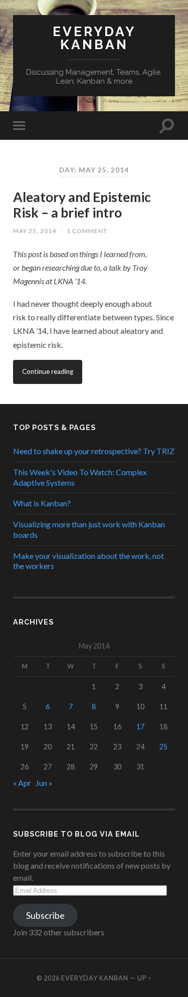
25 (163, 746)
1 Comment (87, 231)
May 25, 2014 (34, 231)
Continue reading (47, 371)
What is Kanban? (42, 503)
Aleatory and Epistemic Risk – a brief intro (82, 205)
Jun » (44, 782)
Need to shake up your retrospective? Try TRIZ (93, 451)
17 (140, 726)
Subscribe (45, 915)
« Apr (22, 782)
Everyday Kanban (94, 38)
